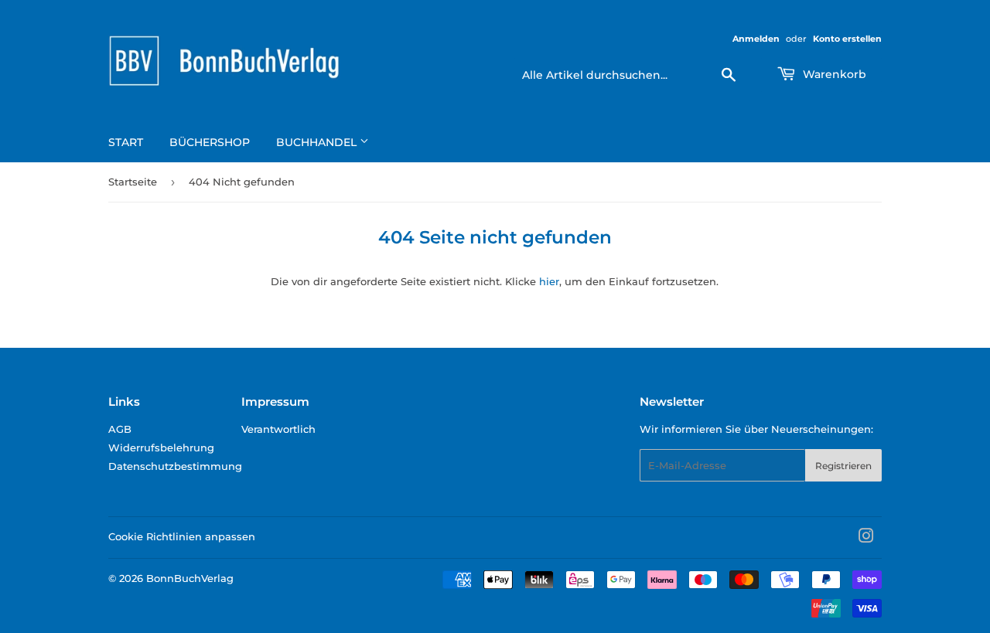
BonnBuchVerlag (190, 578)
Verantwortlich (278, 429)
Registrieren (843, 465)
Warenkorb (833, 74)
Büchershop (209, 142)
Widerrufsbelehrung (161, 447)
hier (549, 281)
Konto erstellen (847, 38)
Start (125, 142)
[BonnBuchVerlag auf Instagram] (866, 538)
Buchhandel (318, 142)
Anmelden (756, 38)
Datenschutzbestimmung (175, 466)
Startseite (132, 181)
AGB (119, 429)
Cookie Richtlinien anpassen (181, 536)
